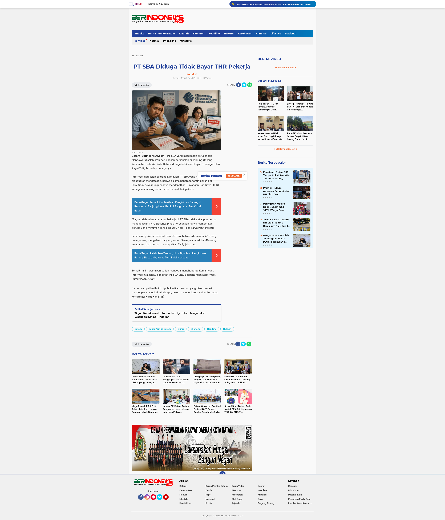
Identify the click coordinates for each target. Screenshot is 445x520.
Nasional (290, 33)
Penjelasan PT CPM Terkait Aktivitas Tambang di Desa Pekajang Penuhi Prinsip (271, 106)
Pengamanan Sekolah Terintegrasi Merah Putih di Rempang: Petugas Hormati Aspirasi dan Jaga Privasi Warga (276, 238)
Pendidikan (185, 503)
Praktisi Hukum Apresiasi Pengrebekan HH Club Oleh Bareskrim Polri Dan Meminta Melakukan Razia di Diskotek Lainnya (274, 4)
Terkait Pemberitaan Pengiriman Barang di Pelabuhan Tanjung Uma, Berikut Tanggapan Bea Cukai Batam (167, 206)
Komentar (143, 85)
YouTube (168, 501)
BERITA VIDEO (269, 59)
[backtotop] (222, 474)
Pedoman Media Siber (299, 499)
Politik (208, 503)
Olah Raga (237, 499)
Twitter (161, 501)
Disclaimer (293, 490)
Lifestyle (276, 33)
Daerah (184, 33)
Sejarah (236, 503)
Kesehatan (245, 33)
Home (138, 4)
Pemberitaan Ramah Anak (300, 503)
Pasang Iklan (295, 494)
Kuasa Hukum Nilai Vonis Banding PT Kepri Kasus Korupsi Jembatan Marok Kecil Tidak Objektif (271, 136)
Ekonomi (198, 33)
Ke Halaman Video (285, 67)
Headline (214, 33)
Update (235, 175)
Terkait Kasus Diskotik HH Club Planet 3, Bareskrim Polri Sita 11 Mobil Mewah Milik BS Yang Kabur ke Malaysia (276, 222)
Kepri (208, 494)
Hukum (229, 33)
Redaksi (292, 486)
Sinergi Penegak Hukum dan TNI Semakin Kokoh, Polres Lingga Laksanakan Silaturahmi (300, 106)
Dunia (155, 40)
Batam (138, 329)
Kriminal (261, 33)
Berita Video (238, 486)
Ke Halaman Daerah (285, 149)
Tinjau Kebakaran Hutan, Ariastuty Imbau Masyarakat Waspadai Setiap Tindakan (170, 314)
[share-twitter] (244, 84)
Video (141, 40)
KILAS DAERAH (270, 81)
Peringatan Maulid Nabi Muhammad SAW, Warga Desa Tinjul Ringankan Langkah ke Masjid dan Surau (274, 207)
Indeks (139, 33)
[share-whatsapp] (249, 84)
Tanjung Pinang (266, 503)
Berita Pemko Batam (161, 33)
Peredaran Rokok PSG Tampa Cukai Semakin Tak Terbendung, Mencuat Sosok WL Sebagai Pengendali (276, 175)
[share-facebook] (238, 84)
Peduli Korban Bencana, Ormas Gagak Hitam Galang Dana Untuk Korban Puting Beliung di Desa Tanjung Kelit (299, 136)
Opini (260, 499)
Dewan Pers (185, 490)
